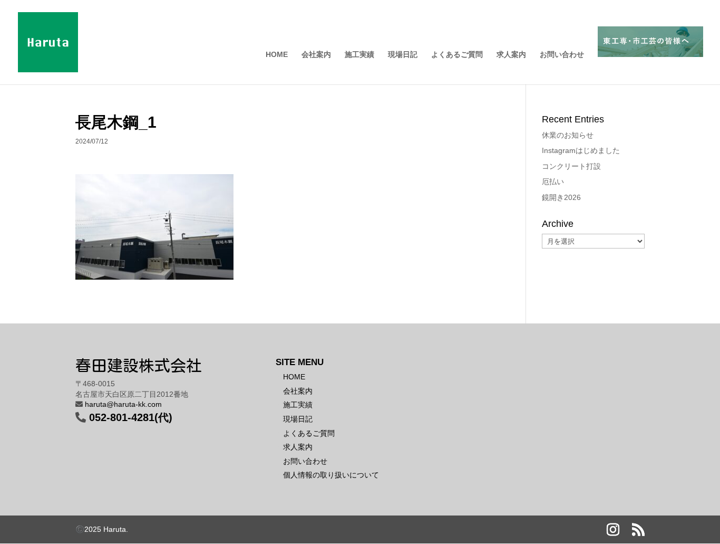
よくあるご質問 (457, 55)
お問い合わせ (562, 55)
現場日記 (402, 55)
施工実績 (359, 55)
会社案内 (316, 55)
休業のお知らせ (567, 135)
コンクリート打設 (571, 166)
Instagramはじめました (581, 150)
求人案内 (511, 55)
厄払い (553, 181)
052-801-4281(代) (130, 417)
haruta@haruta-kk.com (123, 404)
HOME (277, 55)
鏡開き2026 (561, 197)
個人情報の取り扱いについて (331, 475)
